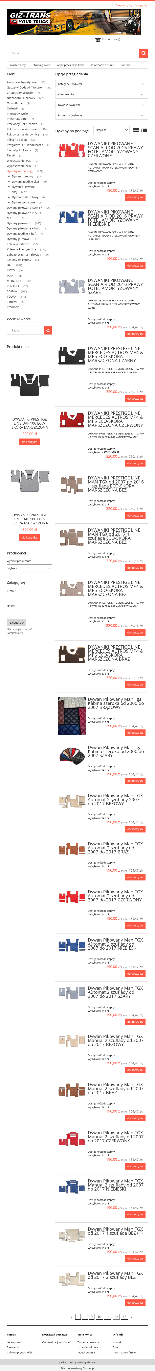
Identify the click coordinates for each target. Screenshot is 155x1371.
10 (99, 1317)
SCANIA (12, 291)
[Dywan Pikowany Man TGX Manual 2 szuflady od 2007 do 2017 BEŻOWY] (72, 1041)
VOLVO (11, 296)
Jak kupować (14, 1342)
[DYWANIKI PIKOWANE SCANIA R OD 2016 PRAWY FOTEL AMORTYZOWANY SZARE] (72, 286)
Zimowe (12, 302)
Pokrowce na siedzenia (22, 129)
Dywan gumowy (22, 176)
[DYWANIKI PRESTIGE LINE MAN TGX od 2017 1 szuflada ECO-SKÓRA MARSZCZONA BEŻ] (72, 537)
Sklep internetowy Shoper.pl (77, 1368)
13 (124, 1317)
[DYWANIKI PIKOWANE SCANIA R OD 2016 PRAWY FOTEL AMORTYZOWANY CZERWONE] (72, 150)
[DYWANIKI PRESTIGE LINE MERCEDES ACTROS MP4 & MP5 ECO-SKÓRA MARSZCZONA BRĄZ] (72, 654)
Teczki (11, 155)
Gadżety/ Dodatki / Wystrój (25, 87)
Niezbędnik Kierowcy (21, 98)
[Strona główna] (74, 21)
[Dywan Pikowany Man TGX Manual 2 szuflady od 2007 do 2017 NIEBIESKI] (72, 1186)
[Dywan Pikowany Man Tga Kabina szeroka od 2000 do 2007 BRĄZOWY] (72, 716)
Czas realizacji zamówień (56, 1342)
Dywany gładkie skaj (25, 181)
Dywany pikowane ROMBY (24, 207)
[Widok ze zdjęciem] (136, 130)
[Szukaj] (143, 53)
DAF (9, 265)
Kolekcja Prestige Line (21, 249)
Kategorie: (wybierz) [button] (70, 84)
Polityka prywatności (19, 1352)
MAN (10, 275)
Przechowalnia (86, 1352)
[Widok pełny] (144, 130)
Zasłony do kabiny (19, 260)
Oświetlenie (15, 103)
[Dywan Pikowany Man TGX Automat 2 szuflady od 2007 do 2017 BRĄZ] (72, 849)
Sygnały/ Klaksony (19, 150)
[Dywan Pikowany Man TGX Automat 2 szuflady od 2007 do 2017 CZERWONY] (72, 897)
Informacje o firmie (124, 1352)
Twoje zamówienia (88, 1342)
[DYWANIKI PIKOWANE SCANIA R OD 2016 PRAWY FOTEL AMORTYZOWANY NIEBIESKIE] (72, 217)
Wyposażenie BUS (19, 161)
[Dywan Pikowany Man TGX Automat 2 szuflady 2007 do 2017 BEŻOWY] (72, 801)
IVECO (11, 270)
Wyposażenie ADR (19, 166)
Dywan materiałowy (25, 197)
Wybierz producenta (19, 560)
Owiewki (12, 108)
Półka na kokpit (17, 140)
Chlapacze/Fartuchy (20, 93)
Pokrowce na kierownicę (23, 134)
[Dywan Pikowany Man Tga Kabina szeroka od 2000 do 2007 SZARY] (72, 756)
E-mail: (11, 591)
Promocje (13, 307)
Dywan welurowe (23, 202)
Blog (115, 1347)
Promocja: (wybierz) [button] (70, 115)
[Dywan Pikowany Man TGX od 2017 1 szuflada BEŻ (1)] (72, 1235)
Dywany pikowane (19, 223)
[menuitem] (18, 65)
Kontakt (118, 1342)
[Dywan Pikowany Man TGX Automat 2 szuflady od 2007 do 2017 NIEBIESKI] (72, 945)
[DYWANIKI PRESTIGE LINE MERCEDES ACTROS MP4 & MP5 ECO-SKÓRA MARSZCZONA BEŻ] (72, 588)
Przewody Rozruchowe (22, 124)
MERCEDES (14, 281)
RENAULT (13, 286)
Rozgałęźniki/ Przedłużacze (25, 145)
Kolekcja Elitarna (18, 244)
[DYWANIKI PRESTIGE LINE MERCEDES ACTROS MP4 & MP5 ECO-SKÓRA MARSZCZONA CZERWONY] (72, 419)
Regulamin (13, 1347)
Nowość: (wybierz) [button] (69, 105)
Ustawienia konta (88, 1347)
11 (108, 1317)
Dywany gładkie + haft (22, 233)
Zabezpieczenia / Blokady (24, 254)
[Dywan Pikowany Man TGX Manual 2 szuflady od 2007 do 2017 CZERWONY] (72, 1139)
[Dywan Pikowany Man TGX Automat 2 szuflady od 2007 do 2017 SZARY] (72, 993)
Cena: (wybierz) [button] (67, 94)
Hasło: (11, 606)
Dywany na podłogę (20, 171)
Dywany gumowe (18, 239)
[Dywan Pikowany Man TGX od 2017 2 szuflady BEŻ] (72, 1279)
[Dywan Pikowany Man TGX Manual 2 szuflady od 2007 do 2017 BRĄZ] (72, 1090)
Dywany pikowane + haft (23, 228)
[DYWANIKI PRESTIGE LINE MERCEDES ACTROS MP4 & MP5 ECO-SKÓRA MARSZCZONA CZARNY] (72, 356)
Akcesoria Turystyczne (22, 82)
